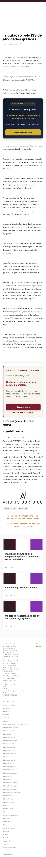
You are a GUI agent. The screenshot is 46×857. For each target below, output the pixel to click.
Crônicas (6, 721)
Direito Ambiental (9, 731)
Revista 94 (23, 508)
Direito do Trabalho (9, 760)
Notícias (6, 831)
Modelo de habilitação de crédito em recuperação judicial (23, 617)
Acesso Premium (9, 705)
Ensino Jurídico (8, 809)
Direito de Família (9, 747)
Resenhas (6, 838)
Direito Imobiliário (9, 770)
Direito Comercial (9, 737)
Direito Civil (7, 734)
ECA (4, 805)
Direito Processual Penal (11, 792)
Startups (6, 844)
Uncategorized (8, 854)
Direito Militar (7, 776)
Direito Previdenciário (10, 783)
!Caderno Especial (9, 702)
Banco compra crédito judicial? (22, 587)
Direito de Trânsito (9, 750)
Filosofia (6, 812)
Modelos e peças (9, 828)
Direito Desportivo (9, 753)
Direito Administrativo (10, 728)
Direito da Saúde (9, 744)
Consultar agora (23, 407)
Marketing (6, 821)
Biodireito (6, 708)
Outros (5, 834)
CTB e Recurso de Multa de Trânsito (15, 724)
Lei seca (6, 818)
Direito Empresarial (9, 766)
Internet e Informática (10, 815)
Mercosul (6, 825)
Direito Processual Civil (11, 789)
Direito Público (8, 796)
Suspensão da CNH (9, 847)
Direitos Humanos (9, 802)
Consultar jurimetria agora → (23, 132)
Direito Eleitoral (8, 763)
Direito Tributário (10, 508)
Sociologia (6, 841)
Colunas (6, 715)
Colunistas (6, 718)
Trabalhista (7, 851)
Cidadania (6, 711)
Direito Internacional (10, 773)
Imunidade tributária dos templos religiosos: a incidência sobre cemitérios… (22, 556)
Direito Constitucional (10, 741)
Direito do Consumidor (11, 757)
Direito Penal (7, 779)
